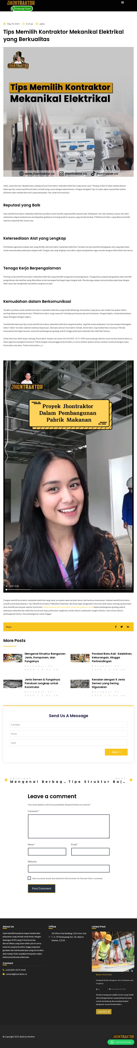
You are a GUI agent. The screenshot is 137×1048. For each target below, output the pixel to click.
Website (32, 861)
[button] (122, 2)
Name (31, 844)
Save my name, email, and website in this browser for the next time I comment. (67, 878)
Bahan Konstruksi (104, 974)
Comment (33, 811)
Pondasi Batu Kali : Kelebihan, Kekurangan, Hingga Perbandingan (112, 657)
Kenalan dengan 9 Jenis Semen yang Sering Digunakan (108, 683)
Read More (102, 1012)
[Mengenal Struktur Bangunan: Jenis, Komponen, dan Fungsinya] (113, 952)
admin (103, 989)
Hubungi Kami (23, 8)
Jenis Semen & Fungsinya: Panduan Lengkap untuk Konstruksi (42, 683)
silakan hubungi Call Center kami (56, 607)
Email (74, 844)
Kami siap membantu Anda (82, 607)
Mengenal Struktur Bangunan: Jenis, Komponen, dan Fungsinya (45, 657)
